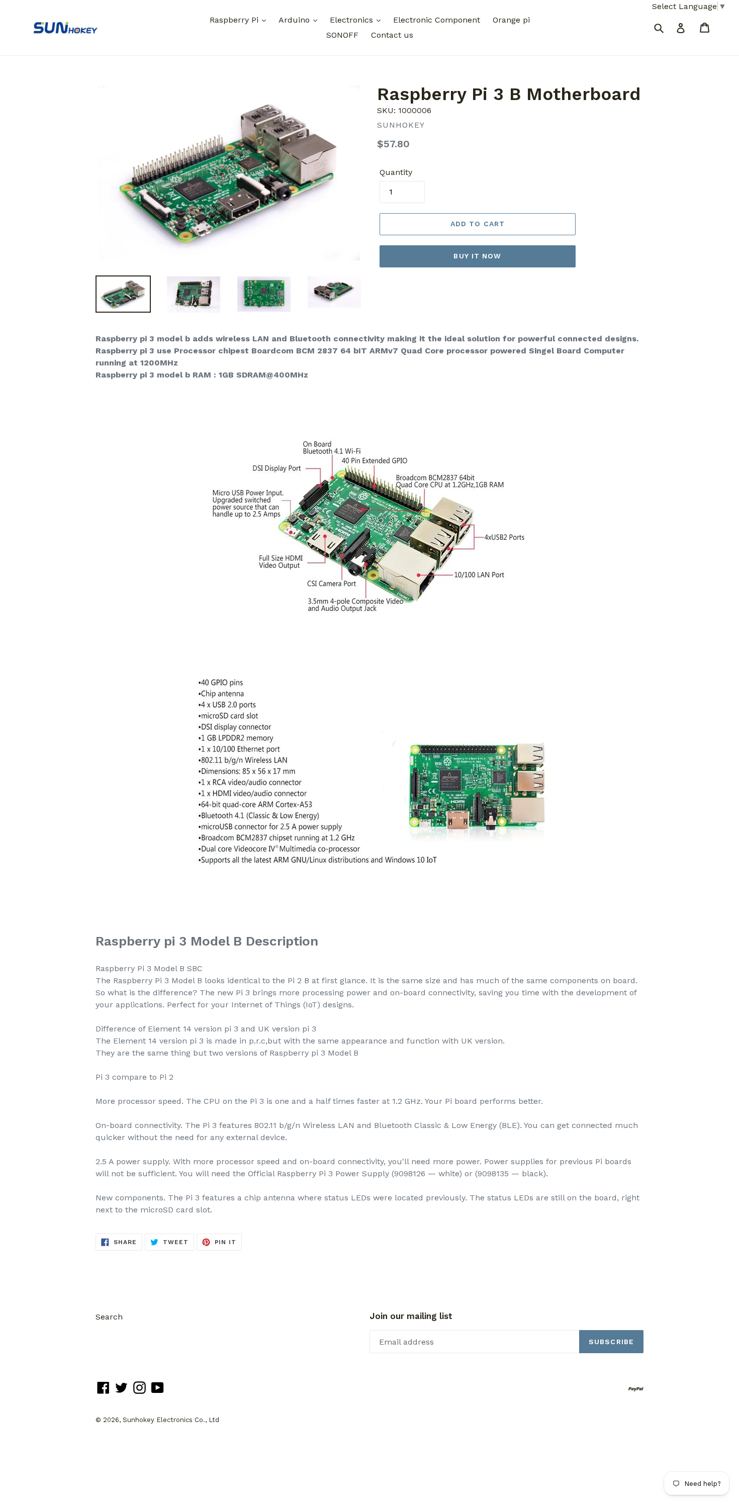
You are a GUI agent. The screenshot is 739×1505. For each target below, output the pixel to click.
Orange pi (511, 20)
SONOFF (342, 35)
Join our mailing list (410, 1316)
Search (109, 1317)
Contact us (392, 35)
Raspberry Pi (235, 20)
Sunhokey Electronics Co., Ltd (171, 1420)
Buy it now (477, 256)
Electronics (353, 20)
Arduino (295, 20)
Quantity (396, 172)
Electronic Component (436, 20)
